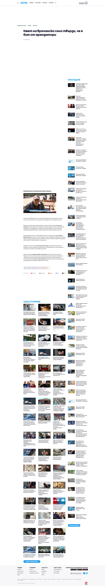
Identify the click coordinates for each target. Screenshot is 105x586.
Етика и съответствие (77, 579)
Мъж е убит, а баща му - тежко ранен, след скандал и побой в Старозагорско (59, 507)
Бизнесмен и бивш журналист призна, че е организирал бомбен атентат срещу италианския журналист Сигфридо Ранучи (44, 540)
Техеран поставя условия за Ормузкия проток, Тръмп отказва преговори (81, 346)
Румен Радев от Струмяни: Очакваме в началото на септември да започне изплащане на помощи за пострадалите (81, 433)
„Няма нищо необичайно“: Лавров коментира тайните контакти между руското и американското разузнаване (81, 141)
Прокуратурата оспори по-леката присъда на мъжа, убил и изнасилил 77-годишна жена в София (29, 507)
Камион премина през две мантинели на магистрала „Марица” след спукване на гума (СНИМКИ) (81, 246)
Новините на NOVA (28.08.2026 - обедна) (81, 175)
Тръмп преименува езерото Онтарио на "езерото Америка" (81, 183)
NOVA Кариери (57, 571)
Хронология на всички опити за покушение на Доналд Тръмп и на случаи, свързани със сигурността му (58, 523)
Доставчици (45, 579)
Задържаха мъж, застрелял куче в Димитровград (57, 458)
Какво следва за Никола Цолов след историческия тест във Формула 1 (82, 305)
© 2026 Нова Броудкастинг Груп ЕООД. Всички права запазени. (26, 583)
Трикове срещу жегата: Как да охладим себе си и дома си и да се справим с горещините (82, 464)
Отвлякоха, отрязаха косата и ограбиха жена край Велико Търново (29, 491)
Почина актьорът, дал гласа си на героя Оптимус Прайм (81, 123)
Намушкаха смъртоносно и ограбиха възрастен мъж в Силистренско (43, 507)
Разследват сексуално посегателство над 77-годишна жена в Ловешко (29, 313)
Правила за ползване (70, 579)
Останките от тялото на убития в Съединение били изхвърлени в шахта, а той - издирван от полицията (44, 408)
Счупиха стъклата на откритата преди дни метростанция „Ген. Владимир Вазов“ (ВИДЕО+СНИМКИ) (29, 459)
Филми (43, 574)
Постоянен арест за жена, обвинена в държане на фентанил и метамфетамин (44, 328)
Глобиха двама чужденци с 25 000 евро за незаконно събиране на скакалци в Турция (81, 472)
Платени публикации (20, 580)
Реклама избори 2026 (24, 579)
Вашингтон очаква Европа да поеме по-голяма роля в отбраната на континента (81, 363)
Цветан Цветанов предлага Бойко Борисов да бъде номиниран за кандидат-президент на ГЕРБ (81, 373)
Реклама (18, 579)
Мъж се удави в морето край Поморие (81, 264)
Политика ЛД (64, 579)
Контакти (49, 579)
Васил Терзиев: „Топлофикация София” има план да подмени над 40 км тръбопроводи (81, 208)
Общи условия (54, 579)
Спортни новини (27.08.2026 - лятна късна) (80, 509)
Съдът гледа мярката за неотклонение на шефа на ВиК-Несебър (43, 441)
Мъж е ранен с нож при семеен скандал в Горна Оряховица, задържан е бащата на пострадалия (29, 408)
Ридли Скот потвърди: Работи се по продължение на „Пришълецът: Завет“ (81, 516)
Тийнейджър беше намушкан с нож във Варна (58, 313)
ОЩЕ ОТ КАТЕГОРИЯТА (32, 561)
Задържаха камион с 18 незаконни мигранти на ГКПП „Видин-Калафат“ (29, 521)
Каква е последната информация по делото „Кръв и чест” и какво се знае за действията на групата (29, 329)
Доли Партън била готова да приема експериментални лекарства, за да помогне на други (80, 490)
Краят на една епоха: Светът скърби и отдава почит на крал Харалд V (81, 106)
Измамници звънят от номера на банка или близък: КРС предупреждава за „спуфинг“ (43, 492)
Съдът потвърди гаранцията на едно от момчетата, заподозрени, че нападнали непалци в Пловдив (59, 391)
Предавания (44, 571)
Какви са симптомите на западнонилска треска (81, 313)
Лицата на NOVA (33, 571)
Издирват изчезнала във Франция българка (44, 422)
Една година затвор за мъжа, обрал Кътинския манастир (44, 555)
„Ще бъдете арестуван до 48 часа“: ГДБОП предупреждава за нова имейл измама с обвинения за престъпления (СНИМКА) (82, 87)
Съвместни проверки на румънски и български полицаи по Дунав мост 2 (81, 190)
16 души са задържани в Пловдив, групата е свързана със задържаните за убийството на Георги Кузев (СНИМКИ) (59, 475)
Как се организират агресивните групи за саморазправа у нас (58, 555)
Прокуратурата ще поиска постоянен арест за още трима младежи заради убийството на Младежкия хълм (81, 454)
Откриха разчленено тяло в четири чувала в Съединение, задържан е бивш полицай (29, 423)
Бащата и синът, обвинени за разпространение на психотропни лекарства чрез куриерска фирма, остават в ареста (44, 391)
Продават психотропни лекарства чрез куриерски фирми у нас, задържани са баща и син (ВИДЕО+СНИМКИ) (59, 408)
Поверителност (59, 579)
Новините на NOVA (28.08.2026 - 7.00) (80, 407)
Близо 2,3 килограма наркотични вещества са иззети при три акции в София (29, 474)
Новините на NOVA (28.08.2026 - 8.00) (80, 354)
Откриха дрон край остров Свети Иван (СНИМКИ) (81, 217)
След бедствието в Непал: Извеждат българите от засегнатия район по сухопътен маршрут (81, 236)
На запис (44, 2)
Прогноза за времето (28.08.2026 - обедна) (81, 160)
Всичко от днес (20, 571)
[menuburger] (18, 2)
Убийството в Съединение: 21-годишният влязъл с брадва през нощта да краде (29, 391)
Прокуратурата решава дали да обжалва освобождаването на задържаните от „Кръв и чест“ (29, 442)
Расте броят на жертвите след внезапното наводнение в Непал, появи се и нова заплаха (81, 444)
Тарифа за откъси (39, 579)
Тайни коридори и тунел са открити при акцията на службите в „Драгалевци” (29, 374)
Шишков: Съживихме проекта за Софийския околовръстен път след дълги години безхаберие (81, 152)
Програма (38, 2)
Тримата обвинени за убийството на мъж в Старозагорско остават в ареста (43, 458)
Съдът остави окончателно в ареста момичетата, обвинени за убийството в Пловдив (44, 523)
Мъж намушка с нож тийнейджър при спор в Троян (44, 358)
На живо (51, 2)
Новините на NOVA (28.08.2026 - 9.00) (80, 320)
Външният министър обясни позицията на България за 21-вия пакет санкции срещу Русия (81, 256)
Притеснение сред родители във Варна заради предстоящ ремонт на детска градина (81, 392)
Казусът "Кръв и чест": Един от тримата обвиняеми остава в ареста (58, 441)
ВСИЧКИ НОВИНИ (74, 525)
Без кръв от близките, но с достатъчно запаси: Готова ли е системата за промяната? (81, 329)
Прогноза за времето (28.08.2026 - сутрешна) (82, 400)
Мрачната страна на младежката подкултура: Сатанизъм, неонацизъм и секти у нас (44, 375)
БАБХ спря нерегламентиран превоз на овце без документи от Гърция (81, 98)
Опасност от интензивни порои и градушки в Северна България (81, 481)
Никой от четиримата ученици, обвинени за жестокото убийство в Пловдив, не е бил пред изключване (59, 539)
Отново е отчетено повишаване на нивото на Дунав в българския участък (81, 288)
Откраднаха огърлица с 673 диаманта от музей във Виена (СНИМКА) (81, 272)
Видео (18, 574)
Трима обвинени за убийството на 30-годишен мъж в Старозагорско (43, 474)
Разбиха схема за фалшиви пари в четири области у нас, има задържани (44, 344)
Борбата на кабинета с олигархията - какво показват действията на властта (82, 338)
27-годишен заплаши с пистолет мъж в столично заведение (58, 343)
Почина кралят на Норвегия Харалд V (80, 280)
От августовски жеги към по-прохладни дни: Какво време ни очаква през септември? (81, 383)
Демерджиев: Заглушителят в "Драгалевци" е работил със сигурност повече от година (29, 359)
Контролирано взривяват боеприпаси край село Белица (81, 415)
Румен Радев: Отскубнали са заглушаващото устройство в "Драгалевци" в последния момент (80, 226)
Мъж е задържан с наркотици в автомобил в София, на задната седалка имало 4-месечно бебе (29, 539)
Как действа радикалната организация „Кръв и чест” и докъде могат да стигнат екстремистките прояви (59, 425)
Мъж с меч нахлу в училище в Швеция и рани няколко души (59, 374)
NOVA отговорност (58, 569)
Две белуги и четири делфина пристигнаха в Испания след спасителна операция (81, 423)
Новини (31, 2)
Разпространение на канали (32, 579)
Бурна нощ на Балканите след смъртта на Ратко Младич (80, 115)
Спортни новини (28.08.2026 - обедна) (81, 167)
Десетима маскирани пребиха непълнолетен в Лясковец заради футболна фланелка (44, 314)
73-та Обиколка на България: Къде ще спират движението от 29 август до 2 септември (81, 500)
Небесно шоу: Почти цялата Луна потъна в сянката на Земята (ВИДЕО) (81, 130)
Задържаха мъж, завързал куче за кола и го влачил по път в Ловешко (59, 491)
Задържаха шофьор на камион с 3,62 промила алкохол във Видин (58, 358)
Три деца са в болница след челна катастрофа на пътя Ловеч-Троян (81, 199)
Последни (19, 569)
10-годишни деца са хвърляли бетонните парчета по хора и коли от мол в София (29, 344)
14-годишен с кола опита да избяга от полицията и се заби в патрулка (29, 555)
